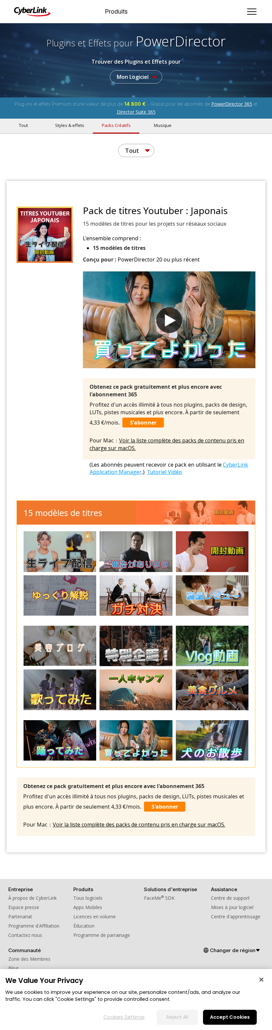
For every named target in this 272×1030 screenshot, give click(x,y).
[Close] (261, 979)
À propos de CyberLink (32, 898)
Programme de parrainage (101, 935)
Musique (162, 125)
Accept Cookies (230, 1017)
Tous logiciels (87, 898)
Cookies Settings (124, 1017)
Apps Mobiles (87, 907)
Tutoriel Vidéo (164, 472)
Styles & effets (69, 125)
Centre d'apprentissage (235, 916)
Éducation (84, 926)
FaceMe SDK (159, 898)
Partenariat (20, 916)
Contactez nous (25, 935)
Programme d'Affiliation (33, 926)
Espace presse (23, 907)
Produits (116, 12)
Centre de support (230, 898)
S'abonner (143, 422)
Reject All (177, 1017)
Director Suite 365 (136, 112)
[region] (136, 999)
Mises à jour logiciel (232, 907)
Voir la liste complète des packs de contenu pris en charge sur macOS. (139, 824)
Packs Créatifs (116, 125)
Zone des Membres (29, 959)
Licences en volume (94, 916)
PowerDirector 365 (231, 104)
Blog (13, 968)
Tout (23, 125)
